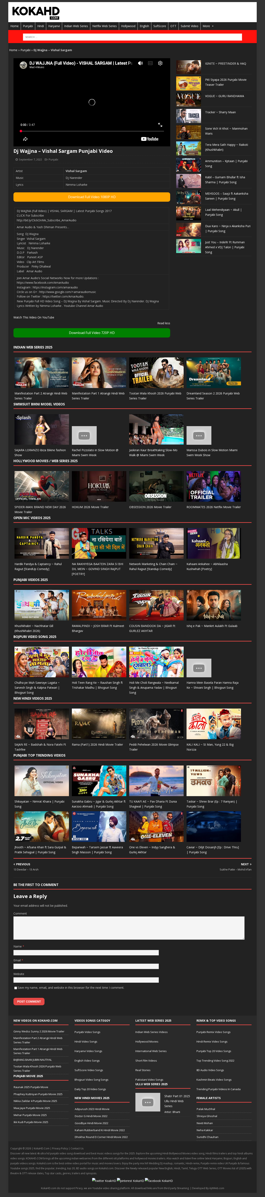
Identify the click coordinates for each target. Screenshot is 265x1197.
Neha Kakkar (205, 1130)
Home (14, 26)
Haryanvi (54, 26)
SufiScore (159, 26)
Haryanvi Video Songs (88, 1051)
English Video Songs (87, 1060)
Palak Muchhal (206, 1109)
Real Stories (143, 1070)
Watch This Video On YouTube (33, 317)
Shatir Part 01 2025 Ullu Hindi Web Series (177, 1101)
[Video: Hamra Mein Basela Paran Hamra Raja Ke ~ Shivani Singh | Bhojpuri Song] (199, 675)
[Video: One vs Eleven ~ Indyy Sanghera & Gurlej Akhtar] (156, 839)
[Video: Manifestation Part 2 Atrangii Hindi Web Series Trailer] (41, 385)
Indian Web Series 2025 (32, 347)
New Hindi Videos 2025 (32, 698)
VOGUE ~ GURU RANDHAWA (224, 96)
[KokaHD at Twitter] (104, 1181)
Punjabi (28, 26)
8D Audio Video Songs (210, 1070)
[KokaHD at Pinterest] (130, 1181)
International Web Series (151, 1051)
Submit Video (189, 26)
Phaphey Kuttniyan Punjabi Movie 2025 (38, 1094)
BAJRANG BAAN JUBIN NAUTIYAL (32, 1060)
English (144, 26)
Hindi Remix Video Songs (212, 1041)
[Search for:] (132, 37)
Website (18, 974)
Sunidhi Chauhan (207, 1137)
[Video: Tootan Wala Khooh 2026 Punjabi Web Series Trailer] (156, 385)
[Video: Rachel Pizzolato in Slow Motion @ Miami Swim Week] (84, 442)
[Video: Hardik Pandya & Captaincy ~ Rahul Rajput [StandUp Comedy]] (41, 556)
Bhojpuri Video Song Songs (91, 1079)
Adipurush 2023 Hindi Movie (92, 1109)
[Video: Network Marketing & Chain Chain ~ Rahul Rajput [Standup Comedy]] (156, 556)
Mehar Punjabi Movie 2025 (30, 1115)
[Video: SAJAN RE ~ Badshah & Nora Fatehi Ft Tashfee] (41, 737)
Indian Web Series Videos (151, 1032)
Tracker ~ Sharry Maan (220, 112)
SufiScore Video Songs (89, 1070)
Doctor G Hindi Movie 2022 (91, 1116)
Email (17, 960)
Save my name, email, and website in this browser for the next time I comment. (71, 988)
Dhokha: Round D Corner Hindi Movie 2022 (101, 1137)
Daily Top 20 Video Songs (90, 1089)
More (206, 26)
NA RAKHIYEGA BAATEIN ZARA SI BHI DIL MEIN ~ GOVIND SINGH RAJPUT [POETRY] (97, 569)
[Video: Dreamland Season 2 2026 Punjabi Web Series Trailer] (214, 385)
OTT (173, 26)
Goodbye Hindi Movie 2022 (91, 1123)
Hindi (40, 26)
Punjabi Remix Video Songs (213, 1032)
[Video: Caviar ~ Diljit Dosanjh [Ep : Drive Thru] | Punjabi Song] (214, 839)
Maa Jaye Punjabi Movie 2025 (32, 1108)
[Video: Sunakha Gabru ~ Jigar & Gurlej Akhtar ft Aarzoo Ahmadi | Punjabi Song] (99, 794)
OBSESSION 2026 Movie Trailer (150, 507)
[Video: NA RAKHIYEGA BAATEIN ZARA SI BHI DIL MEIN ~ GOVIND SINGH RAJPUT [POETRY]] (99, 556)
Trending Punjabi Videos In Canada (218, 1089)
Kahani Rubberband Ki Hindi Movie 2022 (100, 1130)
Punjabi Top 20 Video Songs (213, 1051)
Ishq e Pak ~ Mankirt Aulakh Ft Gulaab (212, 626)
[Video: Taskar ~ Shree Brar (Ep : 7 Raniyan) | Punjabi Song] (214, 794)
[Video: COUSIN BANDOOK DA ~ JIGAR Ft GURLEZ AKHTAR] (156, 618)
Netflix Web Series (104, 26)
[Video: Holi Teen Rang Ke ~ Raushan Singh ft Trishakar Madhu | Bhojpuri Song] (99, 675)
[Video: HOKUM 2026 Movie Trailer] (99, 499)
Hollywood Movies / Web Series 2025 (45, 461)
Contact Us (77, 1148)
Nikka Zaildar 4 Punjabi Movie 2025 (35, 1101)
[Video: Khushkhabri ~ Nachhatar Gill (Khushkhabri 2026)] (41, 618)
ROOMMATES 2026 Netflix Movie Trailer (214, 507)
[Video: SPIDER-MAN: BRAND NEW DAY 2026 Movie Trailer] (41, 499)
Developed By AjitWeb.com (208, 1188)
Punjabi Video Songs (87, 1032)
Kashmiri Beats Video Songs (214, 1079)
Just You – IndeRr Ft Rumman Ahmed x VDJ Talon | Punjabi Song (225, 247)
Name (18, 946)
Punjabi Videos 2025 (30, 579)
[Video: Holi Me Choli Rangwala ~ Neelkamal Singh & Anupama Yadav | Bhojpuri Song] (156, 675)
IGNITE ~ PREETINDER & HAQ (225, 63)
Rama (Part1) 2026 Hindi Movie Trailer (97, 744)
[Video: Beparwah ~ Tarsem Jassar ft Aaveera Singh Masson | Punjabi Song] (99, 839)
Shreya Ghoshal (207, 1116)
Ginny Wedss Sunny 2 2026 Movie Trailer (38, 1031)
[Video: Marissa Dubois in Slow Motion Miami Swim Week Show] (199, 442)
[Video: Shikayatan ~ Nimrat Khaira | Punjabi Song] (41, 794)
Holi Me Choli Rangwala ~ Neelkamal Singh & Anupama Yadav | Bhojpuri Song (154, 687)
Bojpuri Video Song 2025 (34, 636)
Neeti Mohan (205, 1123)
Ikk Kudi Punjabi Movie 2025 (31, 1122)
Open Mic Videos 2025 (32, 518)
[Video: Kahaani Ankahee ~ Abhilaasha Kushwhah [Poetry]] (214, 556)
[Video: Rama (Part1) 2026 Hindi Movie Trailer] (99, 737)
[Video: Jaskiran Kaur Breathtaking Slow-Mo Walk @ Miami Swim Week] (156, 442)
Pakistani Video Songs (149, 1079)
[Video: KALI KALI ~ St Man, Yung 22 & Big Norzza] (214, 737)
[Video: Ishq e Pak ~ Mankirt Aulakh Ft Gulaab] (214, 618)
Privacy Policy (60, 1148)
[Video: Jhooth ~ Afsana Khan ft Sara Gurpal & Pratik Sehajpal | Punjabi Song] (41, 839)
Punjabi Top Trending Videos (39, 755)
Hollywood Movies (146, 1041)
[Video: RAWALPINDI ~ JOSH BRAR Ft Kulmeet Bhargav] (99, 618)
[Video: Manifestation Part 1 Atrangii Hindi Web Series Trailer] (99, 385)
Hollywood (128, 26)
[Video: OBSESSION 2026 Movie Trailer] (156, 499)
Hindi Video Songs (86, 1041)
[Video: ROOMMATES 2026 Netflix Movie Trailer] (214, 499)
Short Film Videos (146, 1060)
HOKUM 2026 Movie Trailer (90, 507)
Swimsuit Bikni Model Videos (39, 404)
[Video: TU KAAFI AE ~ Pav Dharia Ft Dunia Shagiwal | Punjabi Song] (156, 794)
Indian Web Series (76, 26)
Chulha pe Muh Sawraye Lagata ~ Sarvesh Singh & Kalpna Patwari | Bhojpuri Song (37, 687)
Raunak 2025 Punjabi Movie (31, 1087)
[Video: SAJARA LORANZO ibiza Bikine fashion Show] (41, 442)
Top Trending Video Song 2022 (215, 1060)
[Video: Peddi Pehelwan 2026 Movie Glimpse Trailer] (156, 737)
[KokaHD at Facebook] (159, 1181)
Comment (20, 913)
